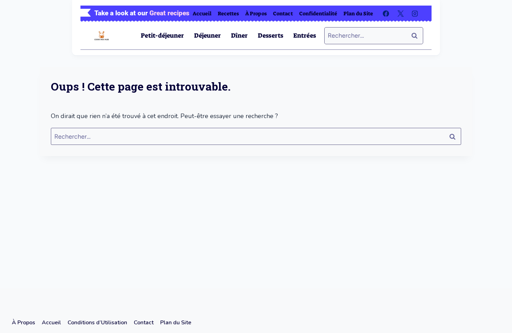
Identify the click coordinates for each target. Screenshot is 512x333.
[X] (400, 13)
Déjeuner (207, 35)
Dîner (239, 35)
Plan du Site (358, 13)
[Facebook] (386, 13)
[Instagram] (415, 13)
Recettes (228, 13)
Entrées (304, 35)
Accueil (202, 13)
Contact (283, 13)
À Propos (256, 13)
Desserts (270, 35)
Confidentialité (318, 13)
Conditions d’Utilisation (97, 322)
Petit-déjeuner (162, 35)
